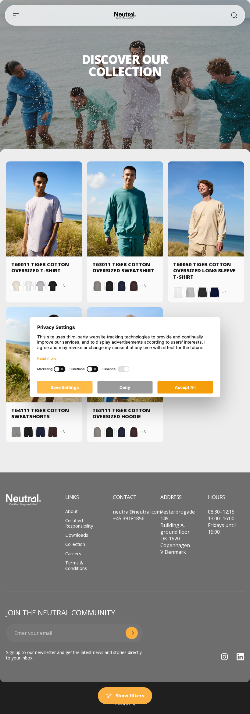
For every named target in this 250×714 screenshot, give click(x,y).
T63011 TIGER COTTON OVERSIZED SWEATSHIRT (123, 267)
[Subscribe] (132, 633)
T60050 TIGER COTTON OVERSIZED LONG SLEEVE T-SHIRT (204, 270)
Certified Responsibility (79, 523)
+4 (224, 292)
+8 (62, 286)
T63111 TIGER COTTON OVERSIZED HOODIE (121, 413)
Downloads (76, 535)
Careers (73, 553)
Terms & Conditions (76, 565)
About (71, 511)
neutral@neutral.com (137, 511)
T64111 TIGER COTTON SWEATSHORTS (40, 413)
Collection (75, 544)
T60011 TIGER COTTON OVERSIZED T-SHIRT (40, 267)
